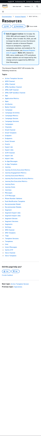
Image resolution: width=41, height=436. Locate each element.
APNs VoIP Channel (12, 90)
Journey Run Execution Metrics (16, 181)
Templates (9, 241)
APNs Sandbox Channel (13, 87)
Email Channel (10, 130)
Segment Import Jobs (13, 216)
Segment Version (11, 218)
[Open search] (37, 6)
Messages (8, 193)
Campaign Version (11, 118)
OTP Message (10, 196)
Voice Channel (10, 253)
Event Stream (10, 141)
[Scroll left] (11, 6)
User (6, 244)
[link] (34, 16)
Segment (8, 210)
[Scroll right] (32, 6)
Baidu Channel (10, 107)
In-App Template (11, 164)
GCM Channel (10, 153)
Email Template (10, 133)
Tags (7, 236)
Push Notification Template (15, 201)
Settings (8, 227)
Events (7, 144)
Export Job (9, 147)
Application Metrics (12, 98)
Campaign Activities (12, 113)
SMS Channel (9, 230)
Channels (8, 127)
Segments (8, 224)
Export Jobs (9, 150)
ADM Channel (10, 81)
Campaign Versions (12, 121)
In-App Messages (11, 161)
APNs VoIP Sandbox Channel (15, 93)
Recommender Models (13, 207)
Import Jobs (9, 158)
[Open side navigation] (3, 11)
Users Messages (11, 247)
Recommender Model (12, 204)
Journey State (10, 187)
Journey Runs (10, 184)
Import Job (9, 156)
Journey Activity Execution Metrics (17, 170)
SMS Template (10, 233)
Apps (7, 101)
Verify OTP (9, 250)
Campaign (8, 110)
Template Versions (12, 238)
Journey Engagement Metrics (15, 173)
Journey (8, 167)
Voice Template (10, 256)
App (6, 96)
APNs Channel (10, 84)
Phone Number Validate (13, 198)
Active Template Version (14, 78)
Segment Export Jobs (12, 213)
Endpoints (8, 138)
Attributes (9, 104)
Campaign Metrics (11, 116)
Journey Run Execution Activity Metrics (19, 178)
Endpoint (8, 136)
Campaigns (9, 124)
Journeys (8, 190)
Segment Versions (11, 221)
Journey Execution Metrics (14, 176)
